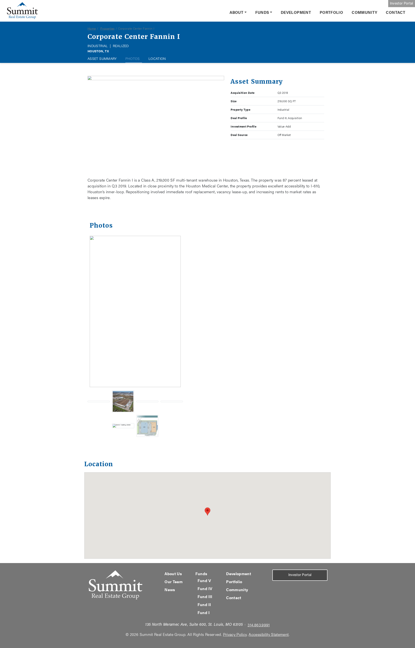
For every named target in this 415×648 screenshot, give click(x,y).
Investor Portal (401, 3)
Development (296, 12)
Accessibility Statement (269, 634)
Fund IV (205, 588)
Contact (395, 12)
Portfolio (331, 12)
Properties (107, 28)
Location (157, 58)
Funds (262, 12)
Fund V (204, 580)
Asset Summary (102, 58)
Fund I (204, 612)
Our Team (173, 581)
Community (364, 12)
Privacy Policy (235, 634)
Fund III (205, 596)
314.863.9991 (258, 624)
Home (92, 28)
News (169, 589)
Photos (132, 58)
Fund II (204, 604)
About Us (173, 573)
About (236, 12)
